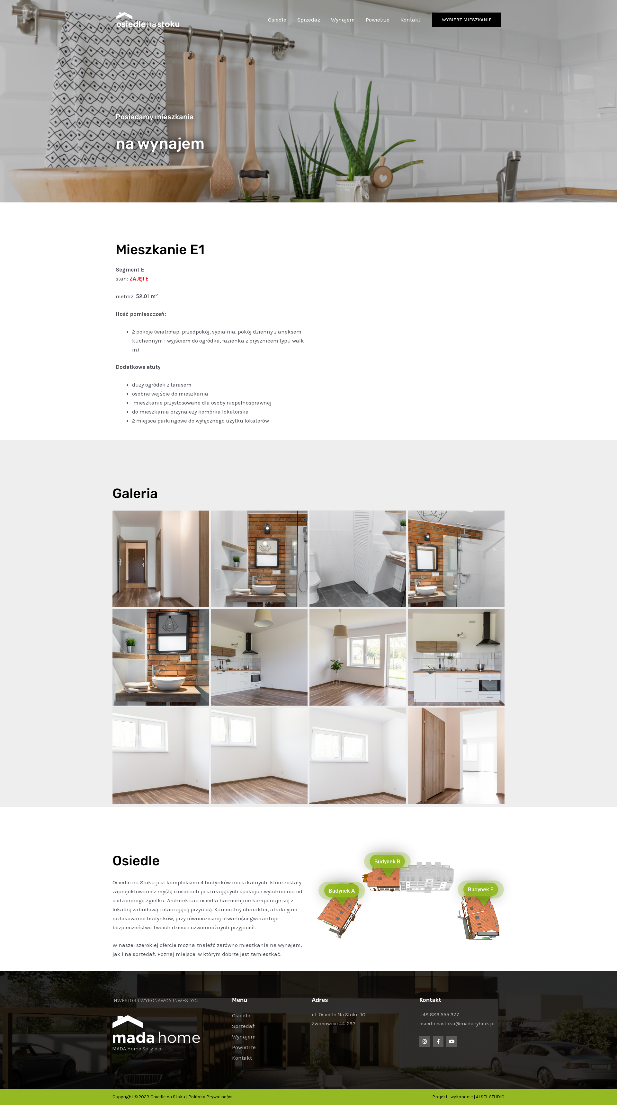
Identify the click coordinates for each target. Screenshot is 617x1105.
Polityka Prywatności (210, 1097)
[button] (466, 20)
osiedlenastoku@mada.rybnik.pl (457, 1023)
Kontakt (410, 19)
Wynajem (343, 19)
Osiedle (277, 19)
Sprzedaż (308, 19)
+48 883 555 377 (439, 1014)
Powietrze (377, 19)
